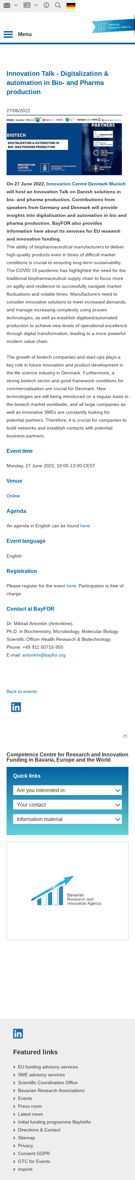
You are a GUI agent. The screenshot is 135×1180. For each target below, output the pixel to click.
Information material (40, 819)
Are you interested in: (41, 790)
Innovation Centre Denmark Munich (86, 183)
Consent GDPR (34, 1153)
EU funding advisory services (48, 1066)
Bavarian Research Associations (51, 1090)
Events (25, 1098)
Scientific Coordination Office (48, 1082)
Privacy (25, 1145)
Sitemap (26, 1137)
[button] (17, 707)
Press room (30, 1106)
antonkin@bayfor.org (44, 655)
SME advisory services (41, 1074)
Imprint (25, 1169)
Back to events (22, 691)
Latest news (30, 1114)
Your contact (31, 805)
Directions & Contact (39, 1129)
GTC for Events (34, 1161)
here (85, 525)
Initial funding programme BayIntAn (54, 1122)
